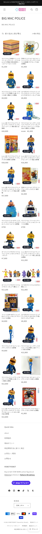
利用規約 (7, 438)
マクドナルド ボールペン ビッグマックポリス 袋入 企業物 (30, 378)
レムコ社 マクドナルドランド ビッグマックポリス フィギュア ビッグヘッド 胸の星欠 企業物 (11, 125)
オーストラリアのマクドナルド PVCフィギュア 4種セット (11, 286)
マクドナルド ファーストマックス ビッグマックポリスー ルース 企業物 (30, 222)
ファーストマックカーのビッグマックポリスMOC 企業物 (30, 409)
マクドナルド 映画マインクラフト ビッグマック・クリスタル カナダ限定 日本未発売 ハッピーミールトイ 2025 (11, 61)
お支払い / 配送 (10, 453)
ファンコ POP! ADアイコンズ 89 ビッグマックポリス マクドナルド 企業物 (11, 316)
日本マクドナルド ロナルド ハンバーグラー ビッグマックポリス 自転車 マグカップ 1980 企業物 (30, 61)
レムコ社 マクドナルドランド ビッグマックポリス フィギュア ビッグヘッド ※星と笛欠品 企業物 (30, 254)
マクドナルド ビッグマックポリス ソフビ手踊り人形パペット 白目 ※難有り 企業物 (11, 93)
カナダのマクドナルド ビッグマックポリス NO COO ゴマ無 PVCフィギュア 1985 (30, 316)
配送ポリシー (33, 526)
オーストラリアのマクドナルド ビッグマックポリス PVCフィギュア (11, 253)
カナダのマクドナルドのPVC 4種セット (30, 286)
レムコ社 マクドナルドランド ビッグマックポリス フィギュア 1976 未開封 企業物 (11, 157)
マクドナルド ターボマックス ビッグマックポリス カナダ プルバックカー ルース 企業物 (11, 222)
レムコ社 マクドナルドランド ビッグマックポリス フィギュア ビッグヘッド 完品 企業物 (30, 157)
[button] (4, 9)
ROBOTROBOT (12, 522)
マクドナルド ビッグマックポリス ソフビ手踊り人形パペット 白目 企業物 (30, 347)
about (6, 433)
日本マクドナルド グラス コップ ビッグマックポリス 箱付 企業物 (30, 189)
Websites (7, 475)
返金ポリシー (9, 443)
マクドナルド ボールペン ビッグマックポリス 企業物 (11, 347)
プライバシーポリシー (13, 526)
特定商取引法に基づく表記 (14, 448)
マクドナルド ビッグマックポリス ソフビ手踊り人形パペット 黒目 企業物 (11, 379)
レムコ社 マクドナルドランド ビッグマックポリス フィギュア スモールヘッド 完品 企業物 (11, 190)
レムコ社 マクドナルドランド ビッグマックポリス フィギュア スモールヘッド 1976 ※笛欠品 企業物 (11, 411)
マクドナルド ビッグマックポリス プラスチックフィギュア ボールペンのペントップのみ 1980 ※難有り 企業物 (30, 125)
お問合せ (7, 459)
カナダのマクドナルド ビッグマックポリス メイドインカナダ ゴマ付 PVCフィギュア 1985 (30, 93)
